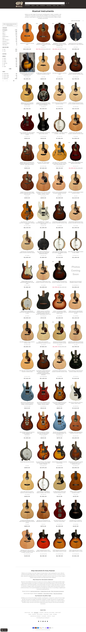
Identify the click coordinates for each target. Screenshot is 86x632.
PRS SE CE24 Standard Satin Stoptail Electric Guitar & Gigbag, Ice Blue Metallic (27, 403)
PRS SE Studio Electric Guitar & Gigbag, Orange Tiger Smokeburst (27, 433)
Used (32, 612)
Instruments (36, 612)
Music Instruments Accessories (57, 591)
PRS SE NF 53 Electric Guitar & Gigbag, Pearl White (76, 403)
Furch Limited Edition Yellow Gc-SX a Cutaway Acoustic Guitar (75, 103)
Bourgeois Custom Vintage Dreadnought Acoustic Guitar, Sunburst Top (59, 44)
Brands (30, 614)
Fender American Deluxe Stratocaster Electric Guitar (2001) (27, 282)
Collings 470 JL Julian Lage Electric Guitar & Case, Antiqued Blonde (27, 223)
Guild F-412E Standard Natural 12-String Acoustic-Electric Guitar (59, 193)
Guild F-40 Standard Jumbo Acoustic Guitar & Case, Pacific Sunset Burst (59, 312)
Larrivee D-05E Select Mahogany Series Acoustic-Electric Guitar (75, 342)
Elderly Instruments (41, 629)
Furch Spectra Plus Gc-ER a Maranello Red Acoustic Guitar (43, 551)
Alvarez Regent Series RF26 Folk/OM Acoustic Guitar (59, 492)
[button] (27, 5)
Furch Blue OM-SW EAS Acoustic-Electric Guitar (59, 103)
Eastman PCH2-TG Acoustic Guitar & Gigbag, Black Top (75, 521)
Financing (34, 614)
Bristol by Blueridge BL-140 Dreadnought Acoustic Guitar (43, 521)
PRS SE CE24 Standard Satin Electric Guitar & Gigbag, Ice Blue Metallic (59, 433)
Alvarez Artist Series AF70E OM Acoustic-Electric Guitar (43, 74)
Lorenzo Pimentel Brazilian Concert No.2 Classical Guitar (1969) (43, 44)
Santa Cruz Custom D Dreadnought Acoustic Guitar (43, 342)
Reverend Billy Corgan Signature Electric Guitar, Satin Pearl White (43, 223)
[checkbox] (9, 31)
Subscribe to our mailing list (35, 616)
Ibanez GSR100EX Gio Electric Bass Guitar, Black (43, 133)
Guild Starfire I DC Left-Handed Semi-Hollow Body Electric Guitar (27, 133)
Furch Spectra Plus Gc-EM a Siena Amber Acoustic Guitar (75, 551)
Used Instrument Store (35, 591)
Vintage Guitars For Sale (45, 591)
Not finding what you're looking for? (43, 617)
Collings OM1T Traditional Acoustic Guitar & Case (43, 163)
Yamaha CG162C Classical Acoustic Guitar (76, 492)
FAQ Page (55, 614)
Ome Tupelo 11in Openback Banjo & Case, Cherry (75, 252)
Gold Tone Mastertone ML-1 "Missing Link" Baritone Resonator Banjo (43, 252)
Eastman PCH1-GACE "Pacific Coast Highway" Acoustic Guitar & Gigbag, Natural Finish (27, 551)
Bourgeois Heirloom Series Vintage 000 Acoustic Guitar (59, 342)
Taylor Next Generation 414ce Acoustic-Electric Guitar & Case (43, 282)
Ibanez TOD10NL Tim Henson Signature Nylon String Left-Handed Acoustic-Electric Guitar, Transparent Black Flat (43, 313)
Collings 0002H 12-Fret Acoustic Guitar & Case (27, 342)
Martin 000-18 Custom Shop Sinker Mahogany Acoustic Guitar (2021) (27, 104)
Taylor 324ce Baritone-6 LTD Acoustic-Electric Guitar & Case (75, 74)
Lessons (50, 614)
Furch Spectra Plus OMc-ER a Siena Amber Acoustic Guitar (59, 551)
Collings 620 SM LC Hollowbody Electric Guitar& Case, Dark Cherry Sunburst (43, 463)
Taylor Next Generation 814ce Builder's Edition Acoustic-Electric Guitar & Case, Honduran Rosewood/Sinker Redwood (43, 372)
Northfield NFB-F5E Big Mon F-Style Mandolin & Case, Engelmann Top (27, 74)
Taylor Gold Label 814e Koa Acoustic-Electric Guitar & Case (75, 133)
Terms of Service (40, 614)
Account (53, 616)
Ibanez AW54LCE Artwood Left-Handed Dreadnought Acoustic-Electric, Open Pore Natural (27, 163)
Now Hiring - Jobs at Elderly (49, 612)
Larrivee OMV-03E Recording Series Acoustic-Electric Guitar (27, 252)
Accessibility (44, 616)
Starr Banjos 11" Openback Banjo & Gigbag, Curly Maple (59, 133)
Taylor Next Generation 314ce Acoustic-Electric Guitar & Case (75, 222)
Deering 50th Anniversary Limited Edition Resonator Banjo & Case (27, 312)
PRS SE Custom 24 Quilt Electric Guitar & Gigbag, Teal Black (75, 371)
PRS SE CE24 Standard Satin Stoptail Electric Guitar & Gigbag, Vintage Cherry (43, 403)
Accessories (41, 612)
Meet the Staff (58, 612)
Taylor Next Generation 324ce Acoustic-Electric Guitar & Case (59, 222)
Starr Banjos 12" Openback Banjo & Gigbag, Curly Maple (43, 492)
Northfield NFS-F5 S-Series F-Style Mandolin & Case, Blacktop (75, 44)
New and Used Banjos (58, 593)
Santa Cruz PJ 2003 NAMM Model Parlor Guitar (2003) (75, 163)
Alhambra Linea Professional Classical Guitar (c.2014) (76, 433)
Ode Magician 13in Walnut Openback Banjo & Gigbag (76, 282)
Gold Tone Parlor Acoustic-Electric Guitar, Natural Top (27, 492)
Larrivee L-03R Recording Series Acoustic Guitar (75, 193)
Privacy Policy (46, 614)
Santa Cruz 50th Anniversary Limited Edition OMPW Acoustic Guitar (75, 312)
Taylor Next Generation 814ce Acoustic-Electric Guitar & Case (59, 371)
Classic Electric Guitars (48, 593)
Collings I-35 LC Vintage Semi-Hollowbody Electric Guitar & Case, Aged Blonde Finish (59, 163)
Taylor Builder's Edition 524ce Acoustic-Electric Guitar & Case (59, 282)
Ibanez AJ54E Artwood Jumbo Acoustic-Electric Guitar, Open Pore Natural (27, 193)
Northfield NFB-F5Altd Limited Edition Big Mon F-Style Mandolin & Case (76, 463)
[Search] (64, 3)
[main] (51, 291)
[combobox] (45, 3)
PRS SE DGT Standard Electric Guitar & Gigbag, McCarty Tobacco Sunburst (59, 403)
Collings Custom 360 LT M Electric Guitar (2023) (59, 521)
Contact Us (49, 616)
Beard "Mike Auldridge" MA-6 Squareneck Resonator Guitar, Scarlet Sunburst (43, 104)
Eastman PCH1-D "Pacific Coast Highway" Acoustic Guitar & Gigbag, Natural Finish (43, 193)
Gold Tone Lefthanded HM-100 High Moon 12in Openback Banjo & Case (59, 252)
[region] (8, 291)
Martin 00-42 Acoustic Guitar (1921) (27, 44)
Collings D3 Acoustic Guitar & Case (60, 74)
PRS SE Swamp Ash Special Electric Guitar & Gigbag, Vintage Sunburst (43, 433)
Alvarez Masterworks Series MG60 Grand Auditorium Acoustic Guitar (27, 521)
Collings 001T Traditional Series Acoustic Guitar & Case (27, 371)
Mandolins (40, 593)
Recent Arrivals (27, 612)
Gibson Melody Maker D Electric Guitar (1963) (59, 462)
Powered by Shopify (47, 629)
